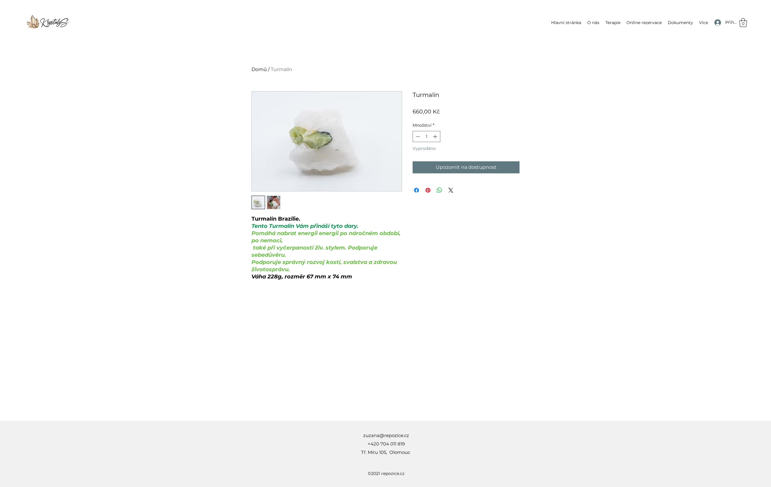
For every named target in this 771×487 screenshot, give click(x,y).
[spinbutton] (426, 136)
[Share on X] (450, 190)
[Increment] (435, 136)
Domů (259, 69)
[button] (612, 22)
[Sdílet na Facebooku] (416, 190)
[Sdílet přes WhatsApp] (439, 190)
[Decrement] (417, 136)
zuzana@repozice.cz (386, 435)
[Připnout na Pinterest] (428, 190)
